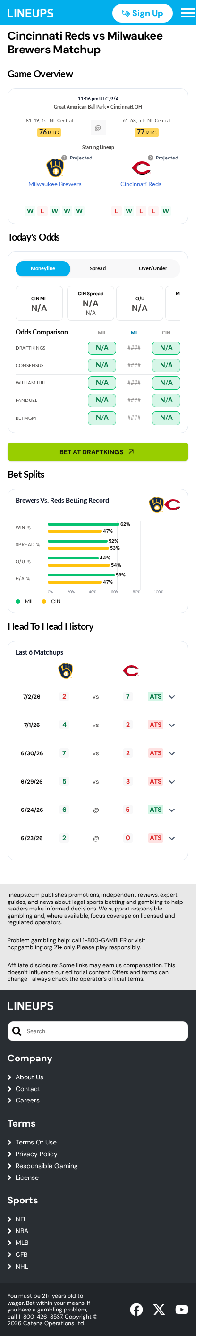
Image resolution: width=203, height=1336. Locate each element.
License (27, 1178)
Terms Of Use (36, 1142)
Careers (28, 1100)
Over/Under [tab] (153, 268)
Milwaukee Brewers (55, 185)
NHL (22, 1266)
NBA (22, 1231)
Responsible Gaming (47, 1166)
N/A (102, 348)
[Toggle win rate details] (172, 697)
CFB (21, 1255)
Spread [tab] (98, 268)
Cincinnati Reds (140, 185)
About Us (29, 1077)
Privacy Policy (37, 1154)
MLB (22, 1243)
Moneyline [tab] (43, 268)
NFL (21, 1219)
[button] (188, 13)
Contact (28, 1089)
